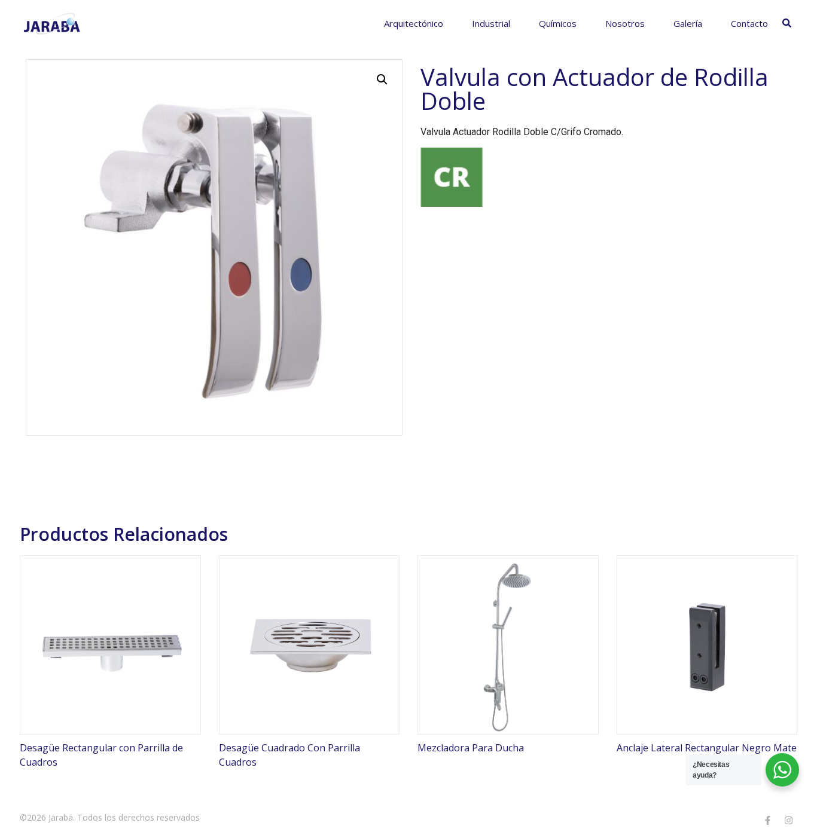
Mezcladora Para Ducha (470, 747)
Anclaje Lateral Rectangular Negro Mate (707, 747)
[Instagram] (788, 820)
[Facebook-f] (767, 820)
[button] (382, 79)
